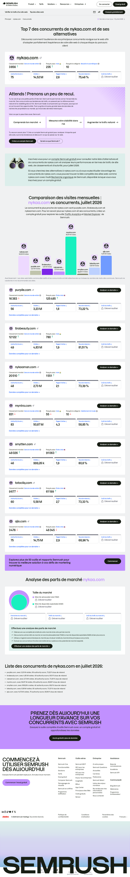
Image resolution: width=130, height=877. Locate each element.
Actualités (96, 770)
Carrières (96, 774)
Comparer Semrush (65, 780)
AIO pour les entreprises (79, 774)
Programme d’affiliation (62, 793)
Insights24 (79, 781)
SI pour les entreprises (83, 778)
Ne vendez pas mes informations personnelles (100, 790)
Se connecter (104, 4)
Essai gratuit (120, 4)
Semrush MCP (80, 764)
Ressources (64, 4)
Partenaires (97, 777)
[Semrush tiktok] (7, 812)
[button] (94, 12)
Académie (114, 769)
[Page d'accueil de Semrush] (10, 4)
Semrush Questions (100, 767)
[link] (16, 12)
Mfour (77, 784)
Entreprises (79, 4)
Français (122, 817)
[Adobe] (5, 816)
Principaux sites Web (82, 790)
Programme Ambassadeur (115, 793)
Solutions (51, 4)
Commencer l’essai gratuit (16, 782)
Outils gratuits (80, 794)
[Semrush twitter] (15, 812)
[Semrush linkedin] (3, 812)
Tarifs (41, 4)
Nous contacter (98, 796)
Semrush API (114, 772)
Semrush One (63, 764)
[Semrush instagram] (5, 812)
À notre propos (98, 764)
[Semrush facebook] (12, 812)
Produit (31, 4)
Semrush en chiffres (65, 789)
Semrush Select (98, 780)
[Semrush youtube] (10, 812)
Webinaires (114, 789)
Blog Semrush (115, 786)
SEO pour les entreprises (80, 768)
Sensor (78, 797)
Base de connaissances (115, 765)
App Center (79, 787)
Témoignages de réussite (64, 784)
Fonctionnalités (63, 767)
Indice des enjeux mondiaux (99, 784)
